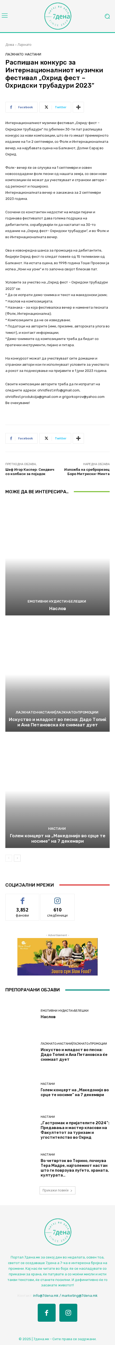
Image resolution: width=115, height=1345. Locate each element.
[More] (78, 107)
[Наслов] (57, 557)
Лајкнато (25, 44)
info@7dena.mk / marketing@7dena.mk (65, 1296)
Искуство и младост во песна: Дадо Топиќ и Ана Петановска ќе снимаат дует (57, 722)
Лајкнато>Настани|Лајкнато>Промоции (57, 712)
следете (57, 898)
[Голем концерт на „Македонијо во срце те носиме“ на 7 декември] (57, 790)
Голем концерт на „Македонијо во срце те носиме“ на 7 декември (57, 838)
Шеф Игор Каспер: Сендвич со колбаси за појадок (29, 472)
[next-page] (17, 858)
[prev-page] (8, 858)
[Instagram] (68, 1313)
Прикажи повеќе (56, 1190)
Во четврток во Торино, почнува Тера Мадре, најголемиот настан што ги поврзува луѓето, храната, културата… (75, 1168)
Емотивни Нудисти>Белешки (57, 601)
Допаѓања (22, 898)
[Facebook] (47, 1313)
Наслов (57, 608)
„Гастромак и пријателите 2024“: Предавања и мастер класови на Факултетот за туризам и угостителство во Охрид (75, 1130)
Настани (33, 54)
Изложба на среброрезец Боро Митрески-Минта (87, 472)
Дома (9, 44)
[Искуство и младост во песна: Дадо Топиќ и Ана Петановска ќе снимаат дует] (57, 674)
